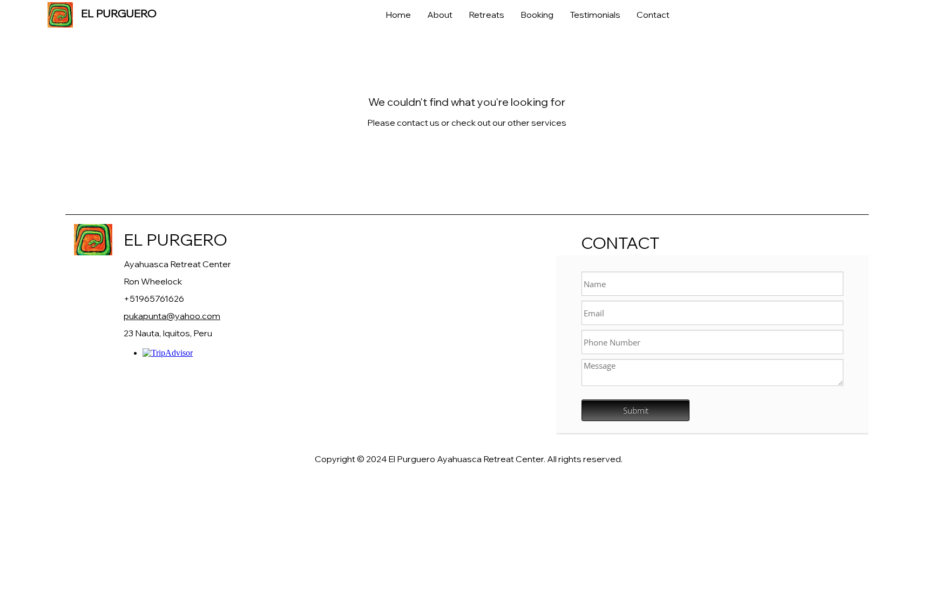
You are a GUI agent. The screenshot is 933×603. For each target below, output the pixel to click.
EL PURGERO (175, 239)
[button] (486, 14)
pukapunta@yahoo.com (172, 315)
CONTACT (620, 243)
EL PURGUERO (119, 13)
